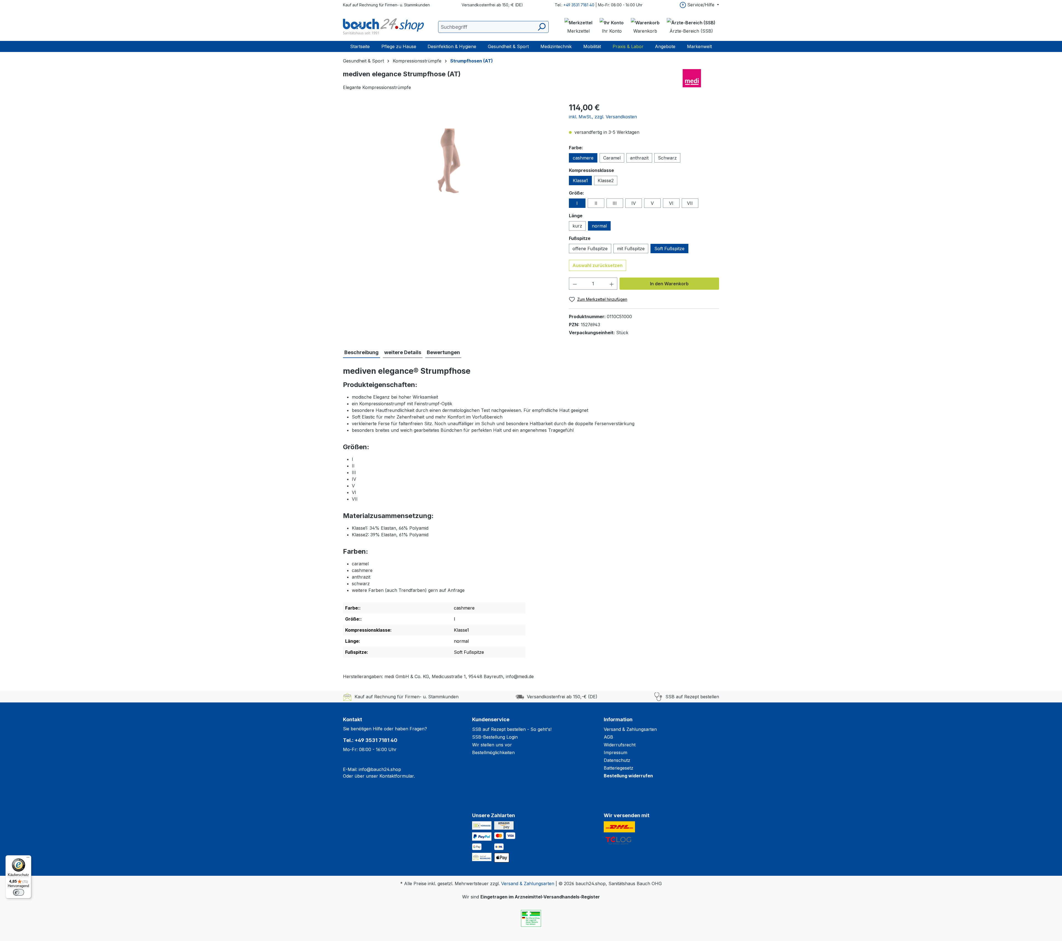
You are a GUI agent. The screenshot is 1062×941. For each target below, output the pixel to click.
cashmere (583, 158)
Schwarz (667, 158)
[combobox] (493, 27)
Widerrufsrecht (620, 744)
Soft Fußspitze (669, 248)
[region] (450, 161)
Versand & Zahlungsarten (630, 729)
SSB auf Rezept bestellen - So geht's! (511, 729)
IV (633, 203)
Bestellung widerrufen (628, 775)
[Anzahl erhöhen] (612, 284)
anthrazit (639, 158)
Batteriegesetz (618, 768)
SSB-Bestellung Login (495, 737)
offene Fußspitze (590, 248)
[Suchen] (541, 27)
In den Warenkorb (669, 283)
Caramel (612, 158)
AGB (608, 737)
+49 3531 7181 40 (578, 4)
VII (690, 203)
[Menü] (28, 858)
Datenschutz (617, 760)
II (596, 203)
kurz (577, 226)
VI (671, 203)
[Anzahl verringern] (575, 284)
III (615, 203)
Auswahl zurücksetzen (597, 265)
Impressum (615, 752)
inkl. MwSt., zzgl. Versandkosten (603, 116)
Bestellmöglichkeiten (493, 752)
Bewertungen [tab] (443, 352)
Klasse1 (580, 180)
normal (599, 226)
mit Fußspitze (631, 248)
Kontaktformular (396, 776)
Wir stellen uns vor (492, 744)
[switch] (18, 892)
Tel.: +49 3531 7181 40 (370, 740)
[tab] (361, 352)
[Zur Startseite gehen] (384, 26)
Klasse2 (606, 180)
